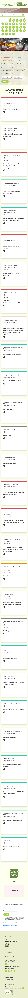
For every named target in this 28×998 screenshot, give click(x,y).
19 (24, 27)
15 (10, 27)
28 (6, 34)
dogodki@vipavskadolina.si (11, 941)
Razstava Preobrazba (9, 737)
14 (6, 27)
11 (20, 24)
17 (17, 27)
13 (2, 27)
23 (13, 30)
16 (13, 27)
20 (2, 30)
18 (20, 27)
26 (24, 30)
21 (6, 30)
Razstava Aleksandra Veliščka (12, 354)
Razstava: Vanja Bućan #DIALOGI (12, 820)
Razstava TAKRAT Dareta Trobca (12, 381)
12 (24, 24)
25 (20, 30)
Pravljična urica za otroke (10, 576)
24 (17, 30)
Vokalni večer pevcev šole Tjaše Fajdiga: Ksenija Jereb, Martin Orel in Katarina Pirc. (13, 549)
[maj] (23, 15)
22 (10, 30)
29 (10, 34)
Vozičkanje (6, 631)
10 (17, 24)
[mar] (2, 15)
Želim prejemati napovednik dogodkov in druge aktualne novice (13, 987)
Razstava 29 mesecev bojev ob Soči (13, 710)
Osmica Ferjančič (8, 436)
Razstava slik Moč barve (10, 463)
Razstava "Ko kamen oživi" (11, 847)
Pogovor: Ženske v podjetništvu (12, 109)
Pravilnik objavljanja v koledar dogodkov (8, 945)
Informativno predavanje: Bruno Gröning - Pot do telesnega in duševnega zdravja (12, 166)
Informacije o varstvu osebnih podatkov (10, 925)
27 (2, 34)
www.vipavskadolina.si (10, 968)
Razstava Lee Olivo (8, 409)
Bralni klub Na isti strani (10, 658)
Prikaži (5, 81)
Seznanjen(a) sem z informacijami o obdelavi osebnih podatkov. (12, 922)
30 (13, 34)
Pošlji (6, 914)
